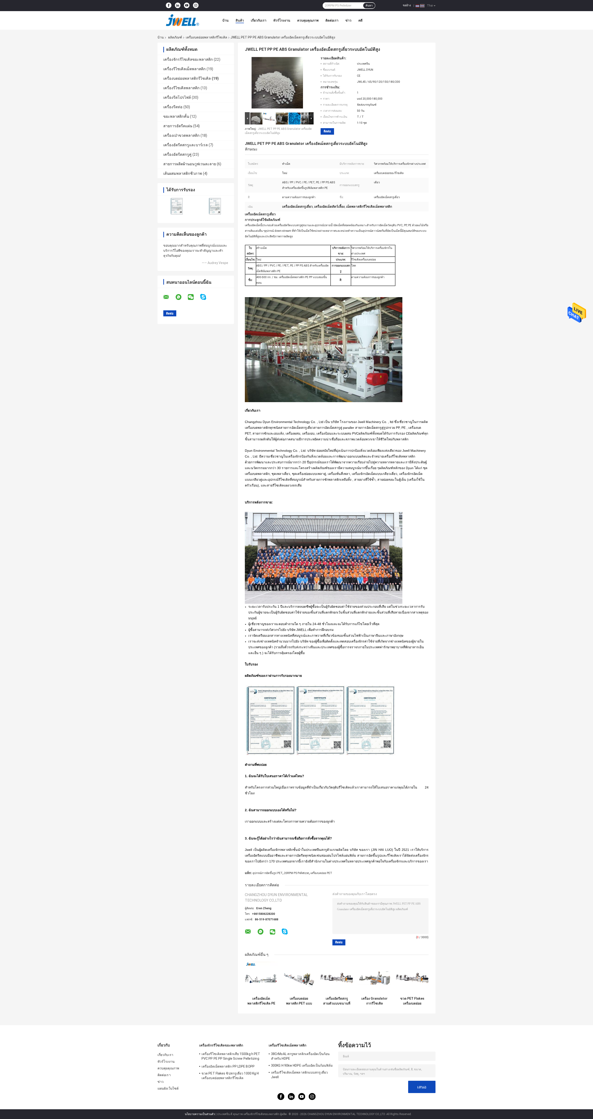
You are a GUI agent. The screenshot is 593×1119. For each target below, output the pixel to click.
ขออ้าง (407, 5)
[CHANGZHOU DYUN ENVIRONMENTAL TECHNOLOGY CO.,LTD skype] (206, 297)
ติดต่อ (327, 131)
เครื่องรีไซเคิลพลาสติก (181, 88)
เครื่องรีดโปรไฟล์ (177, 97)
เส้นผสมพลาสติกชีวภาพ (182, 173)
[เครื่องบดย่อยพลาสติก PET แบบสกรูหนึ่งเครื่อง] (299, 978)
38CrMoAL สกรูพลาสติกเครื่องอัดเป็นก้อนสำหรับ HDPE (300, 1056)
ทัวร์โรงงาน (281, 20)
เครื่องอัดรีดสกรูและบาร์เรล (185, 145)
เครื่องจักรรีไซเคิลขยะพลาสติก (188, 59)
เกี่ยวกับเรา (258, 20)
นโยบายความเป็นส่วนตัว (200, 1114)
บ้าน (225, 20)
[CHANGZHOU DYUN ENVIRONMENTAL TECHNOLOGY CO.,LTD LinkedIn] (177, 6)
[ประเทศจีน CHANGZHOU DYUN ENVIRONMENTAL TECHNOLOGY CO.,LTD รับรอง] (177, 206)
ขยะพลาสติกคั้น (176, 116)
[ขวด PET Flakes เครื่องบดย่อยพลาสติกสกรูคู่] (412, 978)
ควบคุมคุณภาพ (308, 20)
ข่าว (348, 20)
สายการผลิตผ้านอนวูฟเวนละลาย (189, 164)
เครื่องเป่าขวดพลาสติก (181, 135)
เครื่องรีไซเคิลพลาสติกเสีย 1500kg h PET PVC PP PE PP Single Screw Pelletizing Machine (231, 1057)
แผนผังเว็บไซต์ (168, 1088)
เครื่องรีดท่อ (173, 107)
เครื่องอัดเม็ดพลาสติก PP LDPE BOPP (228, 1066)
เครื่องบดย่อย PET (321, 873)
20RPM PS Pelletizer (296, 873)
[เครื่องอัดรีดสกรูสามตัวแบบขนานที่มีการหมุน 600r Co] (336, 978)
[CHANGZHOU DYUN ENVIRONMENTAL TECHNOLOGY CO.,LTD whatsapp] (181, 297)
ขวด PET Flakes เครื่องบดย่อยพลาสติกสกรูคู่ (412, 1001)
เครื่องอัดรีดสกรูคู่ (177, 154)
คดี (360, 20)
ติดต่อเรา (331, 20)
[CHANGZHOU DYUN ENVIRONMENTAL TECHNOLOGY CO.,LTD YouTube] (187, 6)
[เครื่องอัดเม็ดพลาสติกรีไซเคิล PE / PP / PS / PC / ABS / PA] (261, 978)
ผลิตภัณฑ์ (175, 37)
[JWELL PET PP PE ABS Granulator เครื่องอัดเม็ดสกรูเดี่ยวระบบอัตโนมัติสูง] (277, 83)
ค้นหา (369, 5)
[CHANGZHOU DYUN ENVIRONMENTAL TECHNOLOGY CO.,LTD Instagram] (196, 6)
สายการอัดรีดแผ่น (177, 126)
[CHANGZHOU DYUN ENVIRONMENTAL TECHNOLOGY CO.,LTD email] (169, 297)
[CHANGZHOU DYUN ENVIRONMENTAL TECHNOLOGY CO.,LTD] (183, 20)
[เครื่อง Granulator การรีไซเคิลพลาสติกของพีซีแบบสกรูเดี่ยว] (374, 978)
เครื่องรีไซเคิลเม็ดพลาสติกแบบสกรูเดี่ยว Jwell (299, 1075)
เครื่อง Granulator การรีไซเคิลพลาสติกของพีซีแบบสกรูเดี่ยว (374, 1001)
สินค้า (240, 20)
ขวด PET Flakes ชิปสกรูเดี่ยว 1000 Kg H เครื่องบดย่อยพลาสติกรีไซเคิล (230, 1075)
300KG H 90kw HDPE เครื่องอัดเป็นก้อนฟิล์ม (302, 1065)
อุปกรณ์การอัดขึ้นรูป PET (267, 873)
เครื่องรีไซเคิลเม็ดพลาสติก (184, 69)
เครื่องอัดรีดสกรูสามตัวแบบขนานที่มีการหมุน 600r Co (336, 1001)
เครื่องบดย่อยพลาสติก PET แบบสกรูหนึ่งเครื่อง (299, 1001)
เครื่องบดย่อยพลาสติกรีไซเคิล (206, 37)
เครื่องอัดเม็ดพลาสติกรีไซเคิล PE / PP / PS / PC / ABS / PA (261, 1001)
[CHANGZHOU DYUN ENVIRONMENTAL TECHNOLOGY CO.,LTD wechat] (193, 297)
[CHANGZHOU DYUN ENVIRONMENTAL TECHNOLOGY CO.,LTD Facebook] (168, 6)
